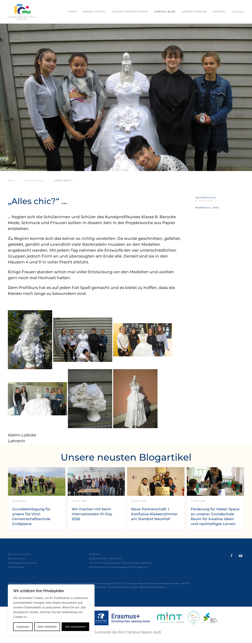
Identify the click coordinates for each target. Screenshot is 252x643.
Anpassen (23, 626)
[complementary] (51, 609)
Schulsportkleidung (22, 562)
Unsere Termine (194, 11)
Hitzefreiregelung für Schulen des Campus (121, 562)
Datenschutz (17, 558)
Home (72, 11)
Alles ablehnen (47, 626)
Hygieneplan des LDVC (106, 558)
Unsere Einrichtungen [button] (130, 11)
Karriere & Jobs (19, 554)
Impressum (16, 567)
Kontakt (95, 554)
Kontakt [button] (219, 11)
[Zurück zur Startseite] (21, 12)
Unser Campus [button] (94, 11)
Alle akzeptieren (75, 626)
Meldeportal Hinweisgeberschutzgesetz (119, 567)
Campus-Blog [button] (165, 11)
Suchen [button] (238, 11)
